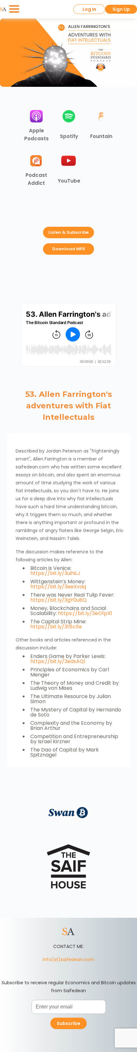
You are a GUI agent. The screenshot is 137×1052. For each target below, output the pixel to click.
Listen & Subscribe (68, 232)
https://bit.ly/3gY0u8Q (58, 600)
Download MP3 (68, 249)
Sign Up (121, 9)
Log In (89, 9)
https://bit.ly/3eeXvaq (58, 586)
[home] (3, 9)
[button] (14, 9)
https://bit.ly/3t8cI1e (56, 626)
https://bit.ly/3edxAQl (57, 661)
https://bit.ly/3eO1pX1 (85, 613)
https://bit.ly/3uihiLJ (55, 573)
